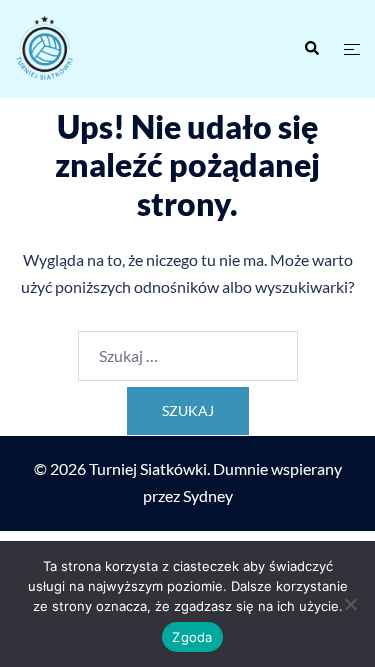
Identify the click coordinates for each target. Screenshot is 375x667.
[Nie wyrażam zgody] (350, 604)
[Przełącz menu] (352, 49)
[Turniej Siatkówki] (94, 49)
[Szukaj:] (188, 356)
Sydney (208, 495)
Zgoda (192, 637)
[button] (311, 49)
